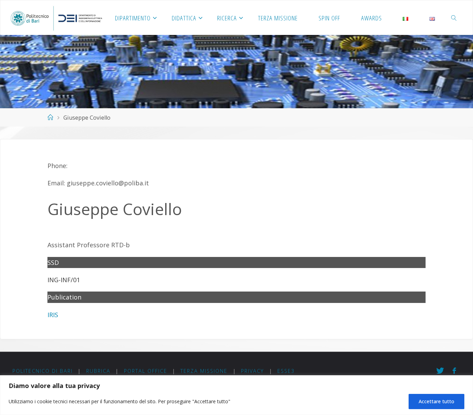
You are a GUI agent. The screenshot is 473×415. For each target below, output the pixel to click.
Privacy (252, 371)
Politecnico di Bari (42, 371)
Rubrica (98, 371)
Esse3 (286, 371)
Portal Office (145, 371)
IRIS (52, 315)
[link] (454, 17)
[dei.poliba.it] (56, 17)
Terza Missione (203, 371)
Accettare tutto (436, 401)
